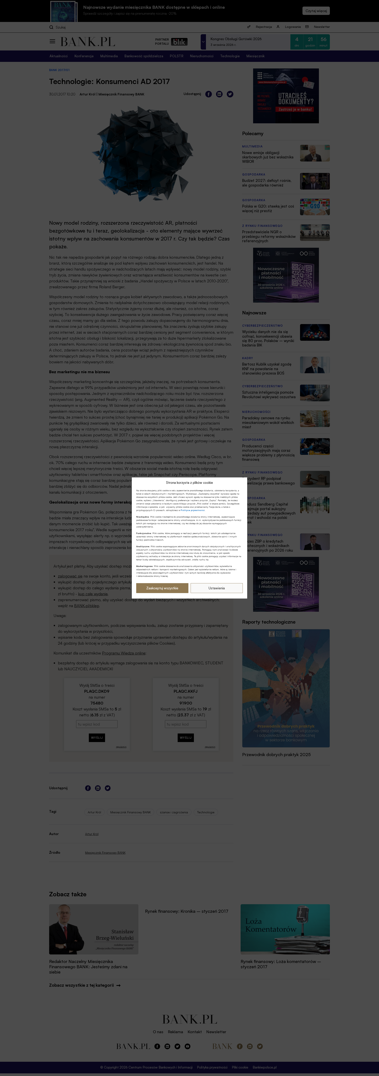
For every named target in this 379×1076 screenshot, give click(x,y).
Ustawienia (217, 588)
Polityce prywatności (193, 510)
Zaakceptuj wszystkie (162, 588)
